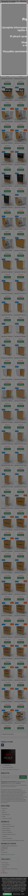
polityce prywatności (15, 891)
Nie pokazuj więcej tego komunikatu (12, 74)
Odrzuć (22, 893)
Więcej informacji (16, 893)
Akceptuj (7, 894)
